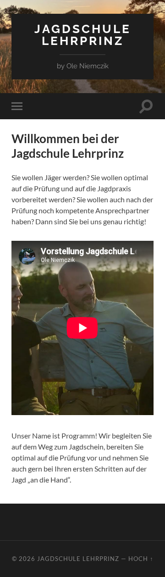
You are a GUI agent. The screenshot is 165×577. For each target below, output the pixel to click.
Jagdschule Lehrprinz (82, 35)
